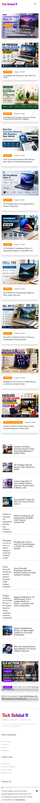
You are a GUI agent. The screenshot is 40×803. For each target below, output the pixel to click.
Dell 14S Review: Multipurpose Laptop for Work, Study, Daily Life (18, 294)
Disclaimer (6, 764)
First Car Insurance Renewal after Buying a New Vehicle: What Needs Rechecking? (19, 160)
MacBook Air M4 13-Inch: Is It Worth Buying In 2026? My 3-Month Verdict (19, 383)
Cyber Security (25, 720)
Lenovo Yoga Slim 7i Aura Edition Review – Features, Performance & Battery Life (17, 32)
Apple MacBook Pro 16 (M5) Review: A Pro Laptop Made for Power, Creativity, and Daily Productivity (24, 601)
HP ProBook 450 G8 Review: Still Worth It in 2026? (19, 77)
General (7, 114)
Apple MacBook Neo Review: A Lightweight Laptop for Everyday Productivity (24, 631)
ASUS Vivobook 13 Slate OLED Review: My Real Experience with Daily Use (20, 694)
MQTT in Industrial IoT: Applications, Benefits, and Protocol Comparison (24, 519)
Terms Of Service (8, 767)
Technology (6, 741)
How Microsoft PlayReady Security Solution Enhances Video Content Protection (25, 571)
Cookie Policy (20, 800)
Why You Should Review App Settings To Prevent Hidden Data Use (25, 648)
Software (5, 744)
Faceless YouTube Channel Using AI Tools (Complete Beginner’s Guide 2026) (18, 427)
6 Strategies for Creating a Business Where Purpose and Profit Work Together (19, 118)
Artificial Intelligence (13, 422)
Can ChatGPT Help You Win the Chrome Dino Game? (24, 501)
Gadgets (7, 25)
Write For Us (7, 773)
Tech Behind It (16, 726)
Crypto (4, 747)
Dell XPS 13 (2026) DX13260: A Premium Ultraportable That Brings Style (18, 338)
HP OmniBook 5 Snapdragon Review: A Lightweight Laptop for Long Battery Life (18, 249)
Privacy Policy (7, 770)
